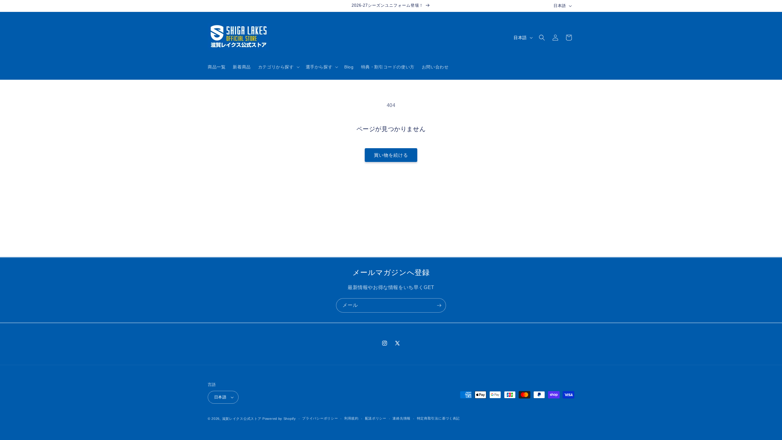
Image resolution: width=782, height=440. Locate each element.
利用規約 (351, 418)
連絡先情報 (402, 418)
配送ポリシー (375, 418)
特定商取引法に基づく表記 (438, 418)
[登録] (439, 305)
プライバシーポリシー (320, 418)
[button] (278, 67)
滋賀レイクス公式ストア (241, 418)
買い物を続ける (391, 155)
